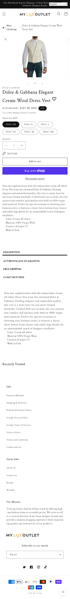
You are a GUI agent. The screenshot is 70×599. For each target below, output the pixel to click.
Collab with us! (14, 447)
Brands (10, 482)
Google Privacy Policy (17, 417)
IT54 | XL (11, 131)
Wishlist (11, 490)
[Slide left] (27, 83)
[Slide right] (42, 83)
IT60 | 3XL (48, 131)
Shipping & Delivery (16, 402)
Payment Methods (15, 395)
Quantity (6, 139)
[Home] (3, 28)
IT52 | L (45, 124)
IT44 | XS (11, 124)
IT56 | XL (29, 131)
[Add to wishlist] (54, 98)
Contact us (12, 475)
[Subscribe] (59, 555)
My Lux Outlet (37, 593)
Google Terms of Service (19, 425)
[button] (4, 14)
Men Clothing (12, 27)
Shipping (16, 113)
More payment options (35, 178)
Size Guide (12, 153)
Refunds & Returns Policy (19, 410)
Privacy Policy (13, 432)
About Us (11, 467)
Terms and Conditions (17, 439)
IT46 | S (28, 124)
